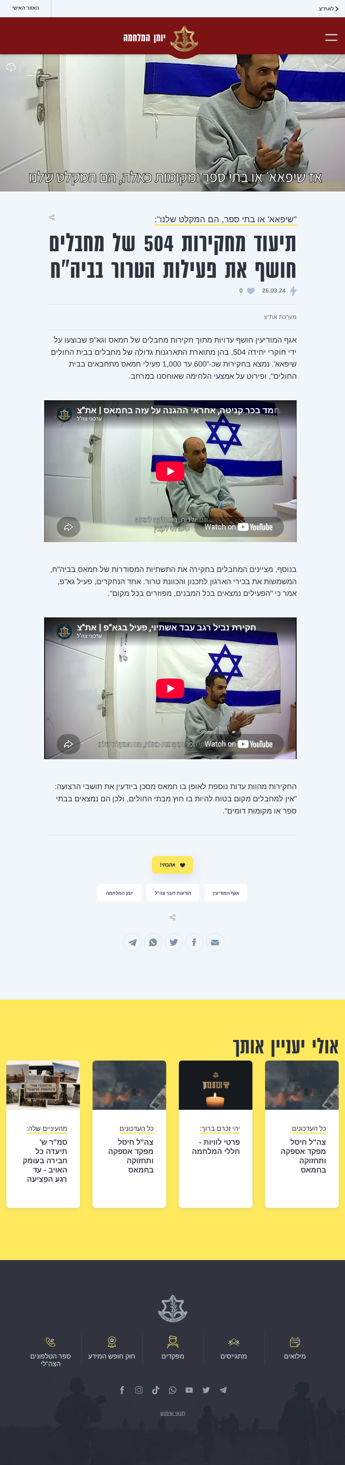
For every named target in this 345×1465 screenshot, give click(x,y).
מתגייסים (233, 1356)
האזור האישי (25, 8)
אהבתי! (168, 864)
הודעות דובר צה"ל (173, 893)
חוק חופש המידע (111, 1356)
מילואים (295, 1356)
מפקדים (173, 1356)
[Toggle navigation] (332, 37)
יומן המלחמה (119, 893)
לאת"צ (326, 9)
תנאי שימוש (172, 1413)
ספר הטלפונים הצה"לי (50, 1360)
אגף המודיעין (226, 893)
